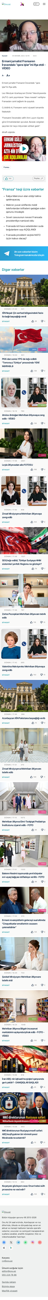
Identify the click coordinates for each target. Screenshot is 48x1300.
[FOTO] (24, 443)
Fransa (6, 167)
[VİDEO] (24, 392)
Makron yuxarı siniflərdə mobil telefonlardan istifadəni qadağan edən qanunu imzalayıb (25, 208)
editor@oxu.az (9, 1271)
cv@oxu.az (7, 1261)
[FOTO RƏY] (24, 540)
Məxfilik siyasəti (9, 1290)
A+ (8, 75)
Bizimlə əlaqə (8, 1286)
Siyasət (6, 321)
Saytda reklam (9, 1282)
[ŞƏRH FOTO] (24, 339)
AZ (35, 4)
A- (3, 75)
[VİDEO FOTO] (24, 1006)
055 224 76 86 (9, 1275)
